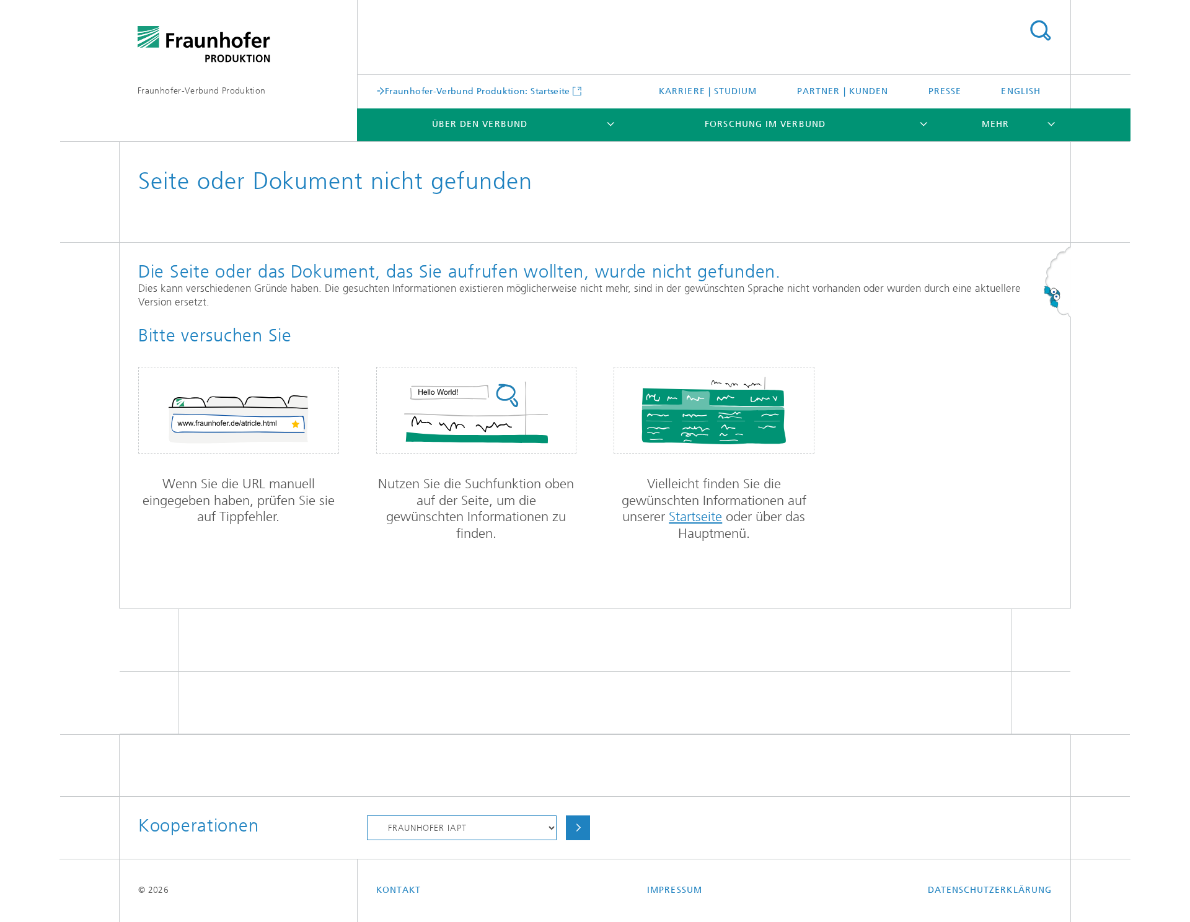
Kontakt (398, 890)
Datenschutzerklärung (990, 890)
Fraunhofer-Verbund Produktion (201, 91)
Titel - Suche (1040, 31)
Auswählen (577, 827)
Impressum (674, 890)
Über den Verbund (479, 124)
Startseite (695, 516)
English (1021, 91)
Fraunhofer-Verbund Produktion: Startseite (477, 91)
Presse (944, 91)
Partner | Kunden (842, 91)
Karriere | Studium (708, 91)
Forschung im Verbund (765, 124)
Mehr (995, 124)
